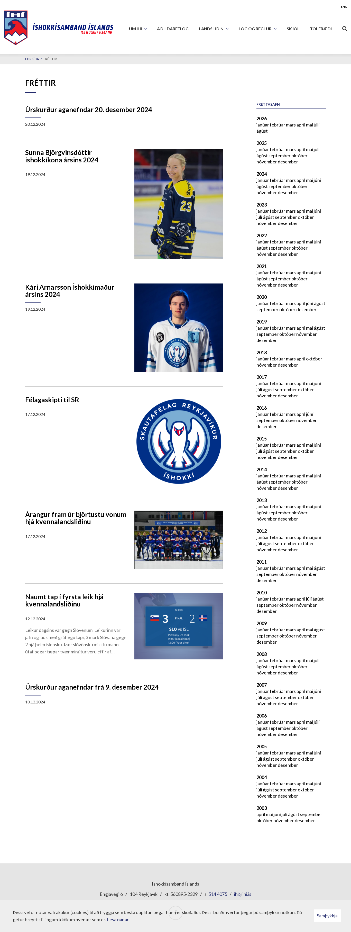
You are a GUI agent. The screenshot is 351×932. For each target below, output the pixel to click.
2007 (261, 685)
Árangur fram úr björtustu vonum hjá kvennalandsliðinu (75, 518)
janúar (263, 124)
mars (291, 124)
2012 (261, 531)
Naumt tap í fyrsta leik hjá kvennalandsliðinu (64, 600)
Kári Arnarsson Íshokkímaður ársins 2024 (69, 291)
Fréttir (50, 59)
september (280, 155)
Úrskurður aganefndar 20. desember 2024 (88, 109)
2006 (261, 716)
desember (288, 161)
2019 (261, 322)
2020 (261, 297)
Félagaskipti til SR (52, 400)
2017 (261, 377)
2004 (261, 777)
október (299, 155)
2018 (261, 352)
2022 (261, 235)
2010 (261, 592)
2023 (261, 205)
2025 (261, 143)
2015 (261, 439)
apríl (301, 124)
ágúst (262, 131)
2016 (261, 408)
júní (317, 180)
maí (310, 124)
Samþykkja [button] (327, 915)
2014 (261, 469)
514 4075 (217, 894)
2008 (261, 654)
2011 (261, 562)
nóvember (267, 161)
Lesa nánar (118, 919)
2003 (261, 808)
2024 (261, 174)
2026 (261, 118)
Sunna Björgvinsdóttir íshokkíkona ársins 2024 (61, 156)
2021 (261, 266)
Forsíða (32, 59)
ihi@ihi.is (242, 894)
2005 (261, 746)
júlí (316, 124)
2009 (261, 623)
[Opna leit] (344, 27)
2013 (261, 500)
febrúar (278, 124)
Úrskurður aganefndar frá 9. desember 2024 (92, 687)
